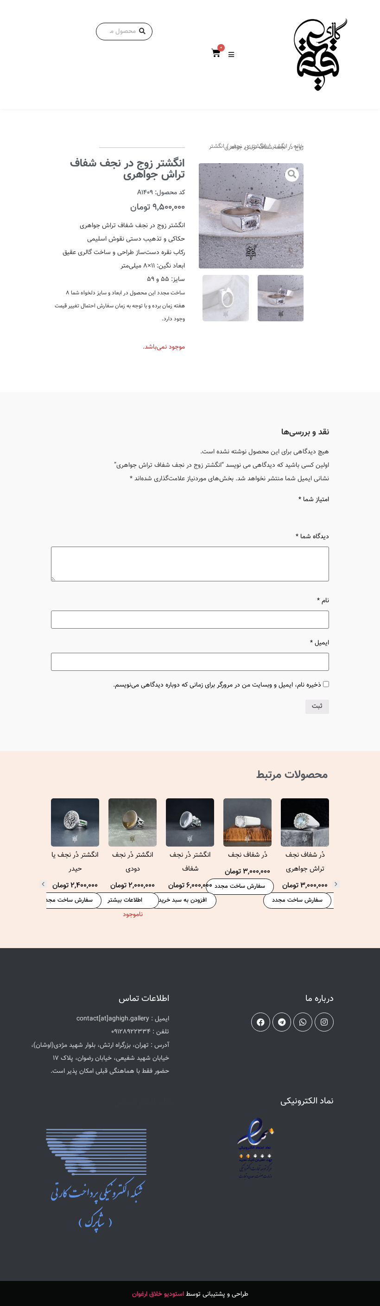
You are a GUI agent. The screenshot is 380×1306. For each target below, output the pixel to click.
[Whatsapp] (302, 1022)
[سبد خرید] (216, 53)
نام (323, 601)
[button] (43, 884)
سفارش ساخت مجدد (297, 900)
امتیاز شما (313, 500)
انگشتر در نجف (248, 146)
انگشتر (279, 146)
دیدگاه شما (312, 537)
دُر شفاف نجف (247, 855)
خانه (298, 146)
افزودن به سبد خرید (182, 900)
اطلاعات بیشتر (125, 900)
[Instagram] (324, 1022)
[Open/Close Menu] (231, 54)
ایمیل (319, 643)
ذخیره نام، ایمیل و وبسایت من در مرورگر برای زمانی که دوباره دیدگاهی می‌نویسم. (217, 685)
